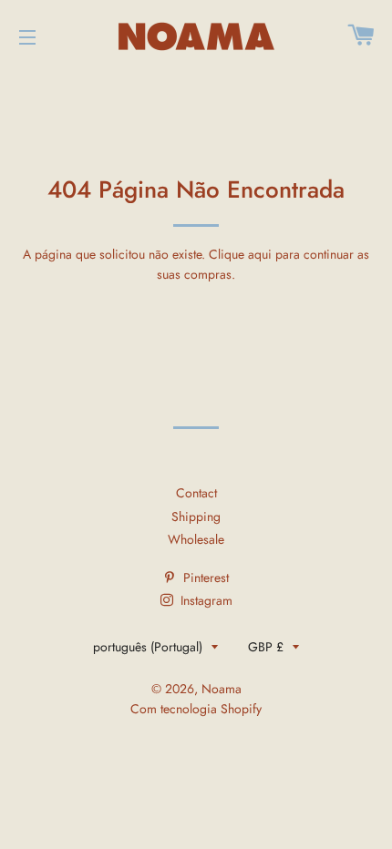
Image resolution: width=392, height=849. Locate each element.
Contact (196, 493)
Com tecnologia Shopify (196, 709)
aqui (260, 254)
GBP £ (266, 647)
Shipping (196, 516)
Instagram (204, 600)
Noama (221, 689)
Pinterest (204, 577)
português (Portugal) (147, 647)
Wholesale (196, 539)
